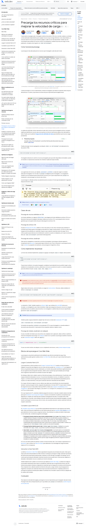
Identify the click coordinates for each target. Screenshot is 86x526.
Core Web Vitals (46, 357)
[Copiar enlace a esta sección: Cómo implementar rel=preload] (43, 249)
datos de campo (39, 443)
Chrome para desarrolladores (70, 509)
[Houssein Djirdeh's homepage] (30, 33)
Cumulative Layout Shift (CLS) (29, 408)
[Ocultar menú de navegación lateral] (15, 523)
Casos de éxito (70, 514)
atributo (44, 305)
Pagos (72, 8)
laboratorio (23, 443)
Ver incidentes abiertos (61, 510)
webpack (42, 335)
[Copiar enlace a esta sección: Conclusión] (30, 476)
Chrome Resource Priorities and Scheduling (42, 273)
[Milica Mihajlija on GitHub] (58, 33)
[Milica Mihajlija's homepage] (60, 33)
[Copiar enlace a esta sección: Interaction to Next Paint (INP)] (39, 449)
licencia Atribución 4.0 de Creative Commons (57, 494)
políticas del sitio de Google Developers (60, 495)
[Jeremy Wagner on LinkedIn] (44, 33)
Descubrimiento (29, 1)
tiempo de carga (49, 165)
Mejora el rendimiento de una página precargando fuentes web (39, 315)
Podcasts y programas (69, 517)
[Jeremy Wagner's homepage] (45, 33)
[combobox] (59, 1)
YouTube (78, 510)
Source (50, 204)
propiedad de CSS (63, 410)
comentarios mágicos (29, 337)
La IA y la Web (4, 8)
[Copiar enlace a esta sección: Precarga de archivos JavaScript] (41, 238)
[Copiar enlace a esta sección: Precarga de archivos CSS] (37, 225)
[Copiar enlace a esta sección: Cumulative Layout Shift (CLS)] (39, 406)
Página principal (24, 18)
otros (50, 268)
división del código (54, 461)
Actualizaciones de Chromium (70, 512)
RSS (77, 516)
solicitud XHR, (54, 280)
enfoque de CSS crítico (30, 227)
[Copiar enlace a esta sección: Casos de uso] (31, 210)
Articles (4, 5)
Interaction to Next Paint (31, 452)
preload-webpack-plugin (64, 347)
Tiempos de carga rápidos (15, 8)
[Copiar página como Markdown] (66, 26)
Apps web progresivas (63, 8)
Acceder (83, 1)
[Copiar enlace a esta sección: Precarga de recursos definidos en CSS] (45, 214)
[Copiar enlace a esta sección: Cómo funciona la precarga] (40, 47)
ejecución (32, 243)
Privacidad (27, 523)
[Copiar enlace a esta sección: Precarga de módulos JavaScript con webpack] (49, 331)
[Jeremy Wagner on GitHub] (42, 33)
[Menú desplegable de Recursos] (23, 1)
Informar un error (61, 507)
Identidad (53, 8)
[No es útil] (71, 19)
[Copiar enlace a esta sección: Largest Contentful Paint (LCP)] (40, 362)
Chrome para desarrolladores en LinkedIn (80, 513)
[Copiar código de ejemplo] (73, 151)
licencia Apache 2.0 (32, 495)
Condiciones (20, 523)
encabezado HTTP (61, 320)
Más (48, 1)
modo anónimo (51, 288)
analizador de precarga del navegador (35, 394)
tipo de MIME (59, 305)
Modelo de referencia (40, 1)
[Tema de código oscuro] (72, 151)
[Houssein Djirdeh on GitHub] (29, 33)
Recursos (19, 1)
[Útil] (69, 19)
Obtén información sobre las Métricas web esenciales (36, 8)
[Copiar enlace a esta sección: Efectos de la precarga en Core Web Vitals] (50, 351)
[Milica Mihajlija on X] (56, 33)
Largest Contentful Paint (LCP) (48, 365)
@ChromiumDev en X (79, 508)
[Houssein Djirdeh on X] (27, 33)
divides (26, 245)
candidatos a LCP (60, 367)
